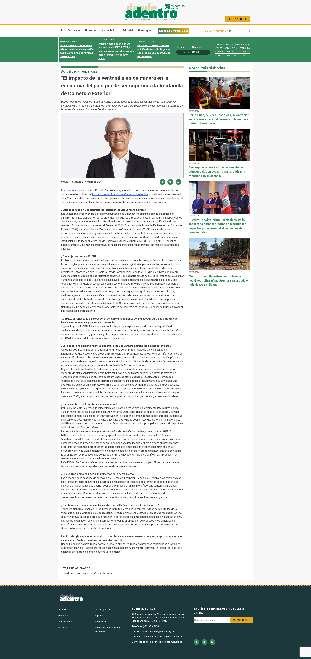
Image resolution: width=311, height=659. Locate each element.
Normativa (100, 621)
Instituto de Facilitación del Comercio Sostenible (120, 194)
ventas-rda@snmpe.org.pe (169, 636)
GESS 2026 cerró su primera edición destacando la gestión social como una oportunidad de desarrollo (77, 51)
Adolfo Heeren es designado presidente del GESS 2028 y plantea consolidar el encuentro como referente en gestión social (116, 51)
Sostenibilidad (109, 30)
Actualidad (74, 30)
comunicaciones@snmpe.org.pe (158, 631)
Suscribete (237, 19)
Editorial (128, 30)
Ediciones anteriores (216, 31)
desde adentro (71, 573)
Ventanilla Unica (103, 573)
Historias (90, 30)
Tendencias (88, 71)
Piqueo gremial (146, 30)
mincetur (87, 573)
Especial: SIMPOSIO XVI (173, 30)
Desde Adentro (69, 190)
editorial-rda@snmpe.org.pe (167, 642)
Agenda (99, 615)
